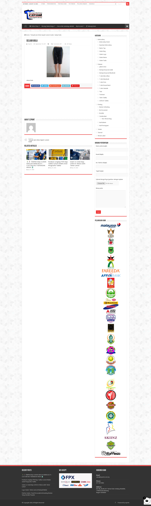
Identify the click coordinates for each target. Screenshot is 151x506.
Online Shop (34, 26)
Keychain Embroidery (105, 45)
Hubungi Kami (92, 26)
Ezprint (30, 44)
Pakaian (100, 64)
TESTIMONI (72, 4)
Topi (100, 91)
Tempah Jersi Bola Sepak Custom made (42, 35)
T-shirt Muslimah (104, 79)
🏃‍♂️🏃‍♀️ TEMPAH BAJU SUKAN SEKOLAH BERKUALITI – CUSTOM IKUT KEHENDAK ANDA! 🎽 (36, 164)
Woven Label (101, 135)
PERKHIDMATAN (51, 4)
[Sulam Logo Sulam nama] (33, 14)
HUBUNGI (91, 4)
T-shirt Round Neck (104, 85)
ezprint (127, 502)
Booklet (101, 113)
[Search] (127, 3)
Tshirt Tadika (103, 97)
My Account (79, 26)
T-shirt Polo (102, 82)
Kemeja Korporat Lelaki (106, 70)
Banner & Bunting (104, 107)
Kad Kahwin (102, 122)
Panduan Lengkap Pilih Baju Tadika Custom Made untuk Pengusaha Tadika (58, 163)
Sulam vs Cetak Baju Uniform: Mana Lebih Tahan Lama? (77, 163)
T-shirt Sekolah (103, 88)
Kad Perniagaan (104, 125)
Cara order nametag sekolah (65, 26)
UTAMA (43, 4)
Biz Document (103, 110)
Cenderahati (103, 116)
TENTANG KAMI (62, 4)
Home (27, 35)
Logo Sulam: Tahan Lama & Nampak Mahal (34, 490)
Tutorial (100, 132)
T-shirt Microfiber (104, 76)
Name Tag (102, 48)
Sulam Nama (103, 57)
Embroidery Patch (104, 42)
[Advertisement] (111, 13)
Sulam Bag (102, 51)
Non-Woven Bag (107, 119)
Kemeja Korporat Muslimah (107, 73)
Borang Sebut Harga (48, 26)
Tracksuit (102, 94)
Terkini (100, 129)
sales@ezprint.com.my (103, 477)
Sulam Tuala (102, 60)
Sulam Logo (102, 54)
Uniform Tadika (103, 100)
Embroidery (101, 39)
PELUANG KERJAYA (82, 4)
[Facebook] (115, 4)
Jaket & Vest (102, 67)
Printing (100, 104)
